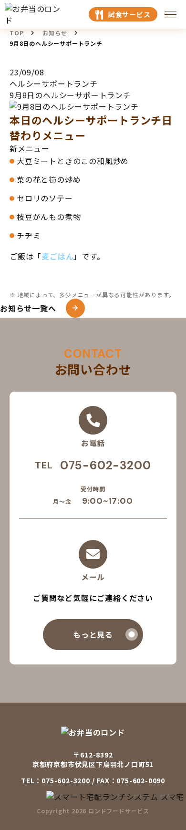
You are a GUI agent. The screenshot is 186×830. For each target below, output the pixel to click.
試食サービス (129, 14)
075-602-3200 (105, 465)
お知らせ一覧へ (28, 308)
